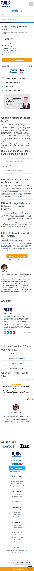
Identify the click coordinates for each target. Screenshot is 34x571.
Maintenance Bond (17, 501)
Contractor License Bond (17, 481)
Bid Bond (17, 494)
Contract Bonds (17, 491)
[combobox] (17, 14)
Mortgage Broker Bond (17, 486)
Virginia (17, 17)
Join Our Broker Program (17, 471)
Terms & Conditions (17, 537)
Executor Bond (17, 512)
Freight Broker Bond (17, 483)
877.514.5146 (17, 11)
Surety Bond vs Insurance (17, 368)
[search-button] (31, 14)
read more (27, 332)
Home (2, 17)
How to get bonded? (17, 363)
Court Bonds (17, 507)
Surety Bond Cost (17, 527)
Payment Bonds (17, 499)
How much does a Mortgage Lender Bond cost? (14, 161)
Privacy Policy (17, 534)
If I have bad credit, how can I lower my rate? (13, 170)
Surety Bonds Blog (17, 532)
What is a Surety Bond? (17, 354)
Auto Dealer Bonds (17, 479)
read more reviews (27, 379)
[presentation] (2, 429)
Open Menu (31, 4)
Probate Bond (17, 517)
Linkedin (8, 332)
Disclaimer (17, 542)
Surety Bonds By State (9, 17)
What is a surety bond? (17, 525)
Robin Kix (4, 272)
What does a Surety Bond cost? (17, 358)
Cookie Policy (17, 539)
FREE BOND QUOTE (17, 468)
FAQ (17, 530)
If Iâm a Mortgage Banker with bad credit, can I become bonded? (15, 165)
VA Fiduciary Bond (17, 514)
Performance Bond (17, 496)
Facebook (11, 332)
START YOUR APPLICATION (17, 60)
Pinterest (14, 332)
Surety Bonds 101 (17, 522)
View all (25, 442)
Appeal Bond (17, 510)
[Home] (5, 4)
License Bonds (17, 476)
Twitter (5, 332)
